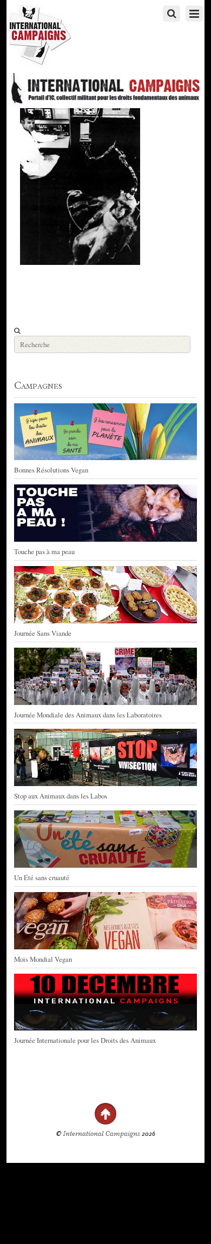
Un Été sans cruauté (41, 877)
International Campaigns (101, 1133)
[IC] (38, 62)
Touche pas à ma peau (44, 551)
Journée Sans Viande (42, 633)
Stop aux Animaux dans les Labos (60, 796)
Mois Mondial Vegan (43, 959)
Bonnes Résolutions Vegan (51, 470)
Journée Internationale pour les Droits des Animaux (85, 1040)
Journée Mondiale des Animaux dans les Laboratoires (88, 715)
